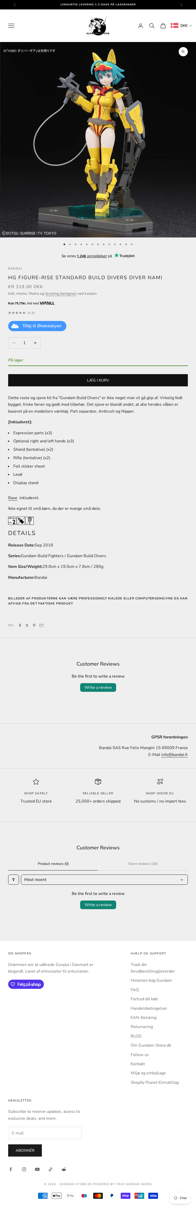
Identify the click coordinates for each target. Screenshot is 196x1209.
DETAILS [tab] (22, 533)
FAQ (135, 990)
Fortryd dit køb (144, 999)
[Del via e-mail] (41, 625)
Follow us (140, 1055)
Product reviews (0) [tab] (53, 863)
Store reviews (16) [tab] (142, 863)
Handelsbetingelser (149, 1008)
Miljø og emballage (148, 1073)
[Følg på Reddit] (63, 1169)
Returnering (142, 1027)
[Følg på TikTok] (50, 1169)
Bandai (15, 268)
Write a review (98, 687)
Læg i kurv (98, 380)
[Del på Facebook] (20, 625)
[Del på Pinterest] (34, 625)
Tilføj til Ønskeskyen (41, 326)
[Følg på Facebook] (10, 1169)
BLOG (136, 1036)
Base (12, 498)
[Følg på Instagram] (24, 1169)
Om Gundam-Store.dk (151, 1045)
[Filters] (13, 880)
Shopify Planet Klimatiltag (155, 1082)
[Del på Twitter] (27, 625)
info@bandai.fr (174, 754)
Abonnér (25, 1150)
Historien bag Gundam (151, 980)
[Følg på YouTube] (37, 1169)
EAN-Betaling (143, 1017)
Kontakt (138, 1064)
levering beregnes (60, 293)
